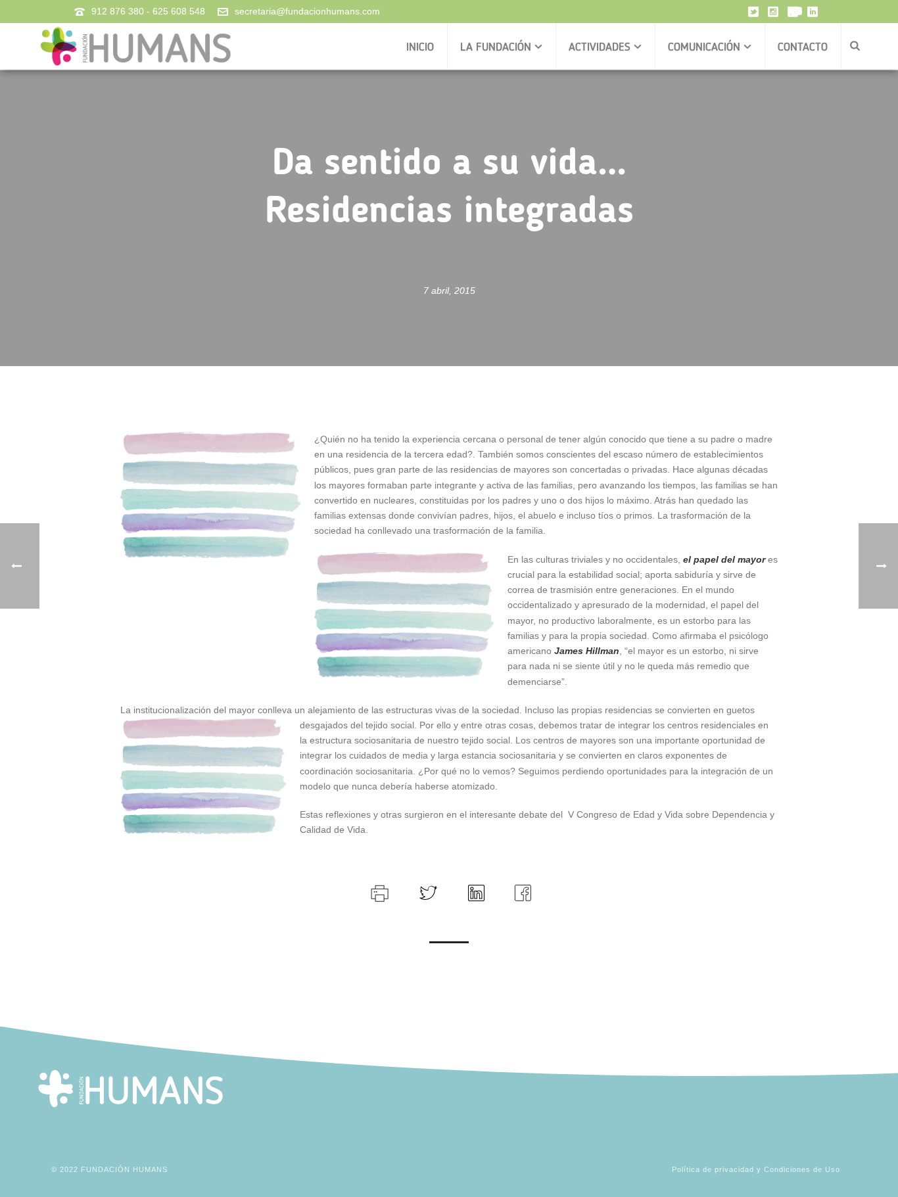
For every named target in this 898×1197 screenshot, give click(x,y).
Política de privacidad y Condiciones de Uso (756, 1169)
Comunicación (704, 46)
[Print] (378, 891)
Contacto (803, 46)
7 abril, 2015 (449, 290)
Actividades (599, 46)
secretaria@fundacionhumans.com (307, 11)
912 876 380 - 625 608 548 (148, 11)
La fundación (495, 46)
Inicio (420, 46)
